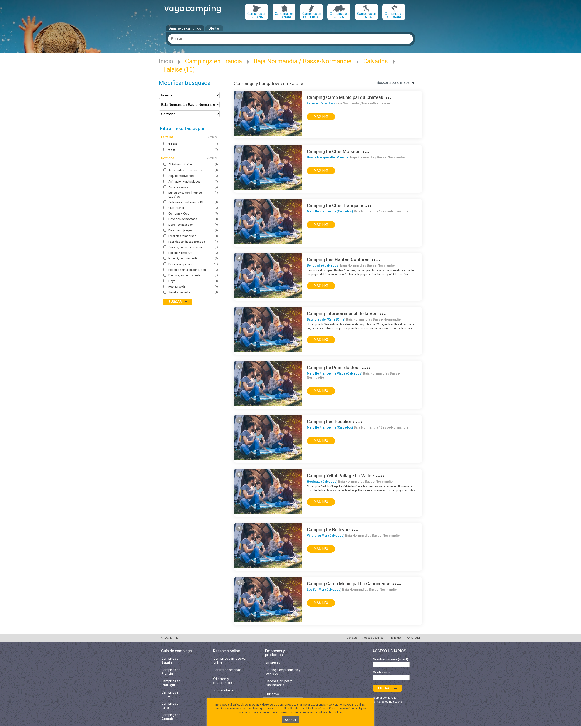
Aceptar (290, 720)
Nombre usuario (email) (390, 659)
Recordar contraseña (383, 697)
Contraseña (381, 672)
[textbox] (290, 39)
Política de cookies (330, 712)
